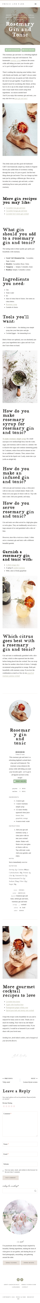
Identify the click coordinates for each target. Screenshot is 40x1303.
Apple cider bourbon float (14, 1005)
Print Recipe (29, 50)
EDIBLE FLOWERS (11, 1262)
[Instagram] (18, 1279)
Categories (16, 1287)
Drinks (9, 15)
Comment (7, 1114)
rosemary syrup (15, 60)
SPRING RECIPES (29, 1262)
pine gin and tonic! (21, 98)
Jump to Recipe (13, 50)
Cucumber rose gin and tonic (15, 208)
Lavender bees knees (13, 1002)
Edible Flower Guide (29, 1284)
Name (6, 1144)
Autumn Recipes (20, 15)
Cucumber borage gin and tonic (16, 211)
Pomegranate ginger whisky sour (17, 1007)
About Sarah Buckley (11, 1284)
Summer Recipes (20, 17)
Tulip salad (8, 1080)
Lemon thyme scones (30, 1080)
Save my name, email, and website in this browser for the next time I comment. (21, 1171)
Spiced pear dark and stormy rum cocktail (20, 1010)
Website (6, 1164)
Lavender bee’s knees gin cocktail (17, 214)
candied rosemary (19, 568)
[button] (16, 752)
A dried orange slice (12, 565)
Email (6, 1154)
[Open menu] (35, 4)
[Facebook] (21, 1279)
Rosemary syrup (11, 304)
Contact (25, 1287)
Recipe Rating (7, 1103)
